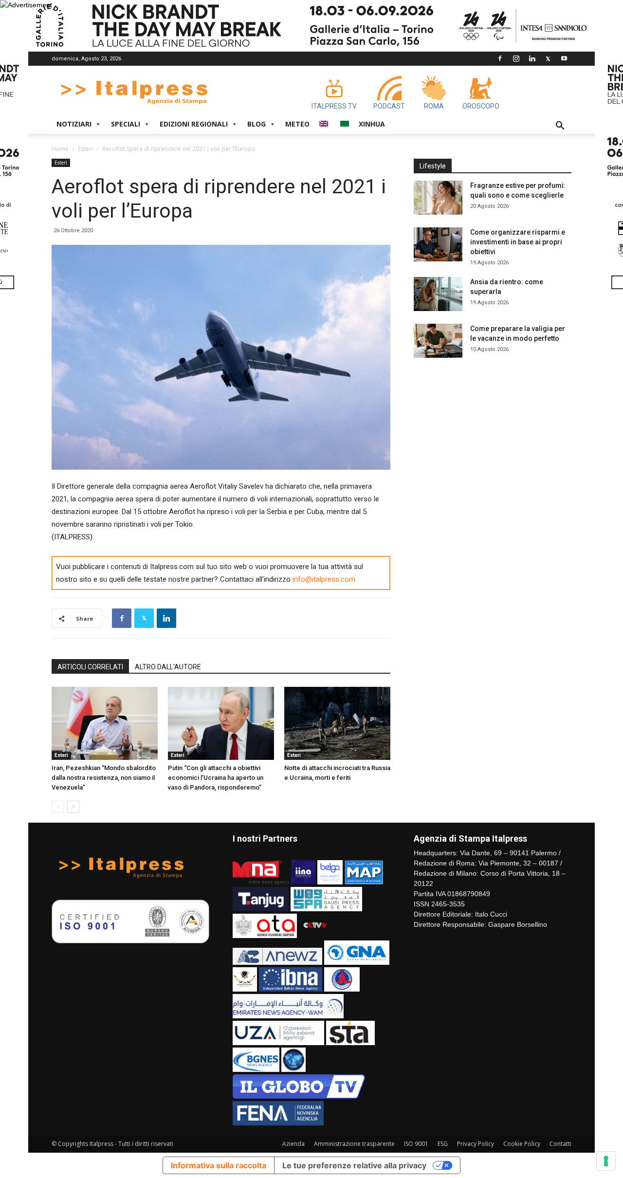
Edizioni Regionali (194, 124)
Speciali (125, 124)
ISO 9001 (416, 1144)
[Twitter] (548, 58)
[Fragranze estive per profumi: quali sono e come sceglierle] (438, 198)
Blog (256, 124)
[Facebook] (500, 58)
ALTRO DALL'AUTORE (168, 667)
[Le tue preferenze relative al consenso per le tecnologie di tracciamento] (606, 1161)
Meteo (297, 124)
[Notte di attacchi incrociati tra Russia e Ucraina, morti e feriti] (337, 723)
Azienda (293, 1144)
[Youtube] (564, 58)
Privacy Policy (475, 1144)
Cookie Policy (521, 1144)
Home (60, 149)
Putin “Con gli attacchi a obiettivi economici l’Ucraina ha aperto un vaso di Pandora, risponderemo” (215, 777)
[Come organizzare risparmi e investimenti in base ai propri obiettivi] (438, 244)
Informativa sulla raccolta (218, 1165)
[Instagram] (516, 58)
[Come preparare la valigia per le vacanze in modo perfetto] (438, 341)
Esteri (85, 149)
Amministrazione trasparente (354, 1144)
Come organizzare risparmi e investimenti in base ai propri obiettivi (517, 242)
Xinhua (372, 124)
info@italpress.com (324, 579)
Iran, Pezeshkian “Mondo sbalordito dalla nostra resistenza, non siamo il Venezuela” (104, 777)
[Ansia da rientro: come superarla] (438, 294)
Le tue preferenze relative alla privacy (354, 1165)
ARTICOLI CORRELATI (90, 667)
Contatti (560, 1144)
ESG (443, 1144)
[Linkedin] (532, 58)
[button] (559, 126)
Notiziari (74, 124)
